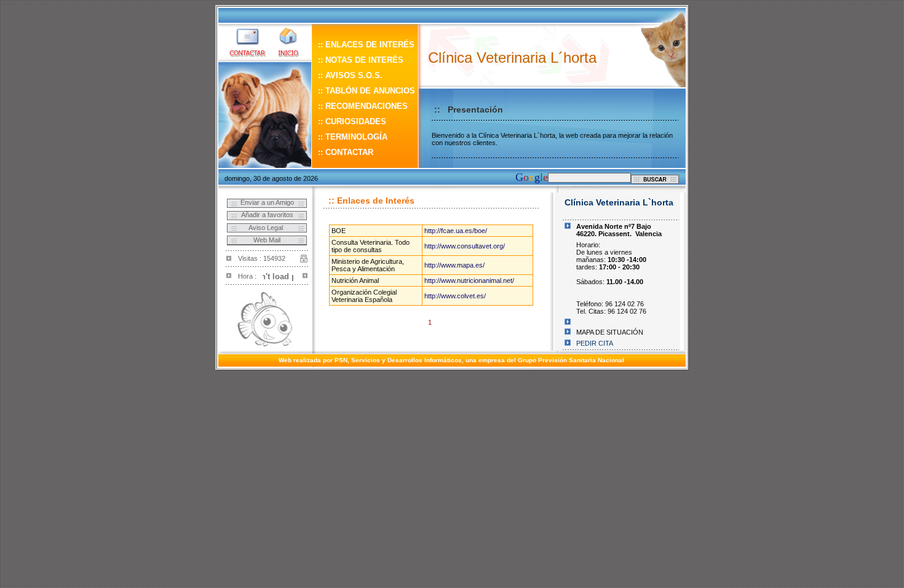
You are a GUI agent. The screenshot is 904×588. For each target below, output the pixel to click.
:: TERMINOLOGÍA (352, 136)
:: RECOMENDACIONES (363, 106)
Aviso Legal (266, 227)
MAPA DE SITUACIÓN (609, 332)
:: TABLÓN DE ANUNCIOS (366, 90)
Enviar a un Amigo (267, 202)
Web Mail (266, 240)
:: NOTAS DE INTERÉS (360, 60)
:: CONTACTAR (345, 152)
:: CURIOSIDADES (353, 121)
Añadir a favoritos (267, 214)
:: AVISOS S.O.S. (350, 75)
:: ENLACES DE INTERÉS (366, 44)
